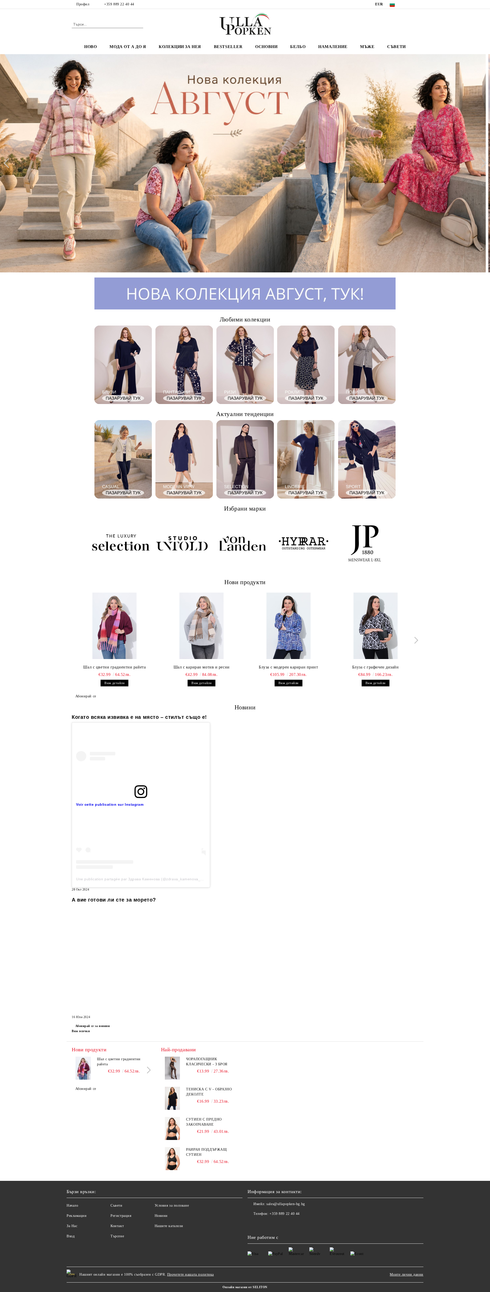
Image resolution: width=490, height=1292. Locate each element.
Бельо (297, 46)
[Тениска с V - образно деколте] (172, 1098)
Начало (72, 1205)
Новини (161, 1216)
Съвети (396, 46)
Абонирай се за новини (92, 1026)
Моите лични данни (406, 1274)
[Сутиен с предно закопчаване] (172, 1128)
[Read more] (141, 756)
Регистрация (121, 1216)
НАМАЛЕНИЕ (332, 46)
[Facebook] (408, 4)
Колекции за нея (180, 46)
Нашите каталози (169, 1226)
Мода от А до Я (127, 46)
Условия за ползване (172, 1205)
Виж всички (81, 1031)
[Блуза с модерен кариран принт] (288, 626)
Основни (266, 46)
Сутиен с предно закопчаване (204, 1121)
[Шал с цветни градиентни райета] (114, 626)
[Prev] (8, 163)
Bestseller (228, 46)
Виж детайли (114, 683)
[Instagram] (415, 4)
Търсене (117, 1236)
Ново (90, 46)
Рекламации (77, 1216)
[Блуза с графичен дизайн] (375, 626)
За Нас (72, 1226)
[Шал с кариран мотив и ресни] (201, 626)
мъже (367, 46)
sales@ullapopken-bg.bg (285, 1204)
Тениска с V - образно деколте (209, 1091)
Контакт (117, 1226)
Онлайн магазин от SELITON (245, 1287)
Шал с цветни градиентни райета (114, 667)
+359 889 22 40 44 (119, 4)
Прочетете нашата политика (190, 1274)
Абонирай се (85, 696)
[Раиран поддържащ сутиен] (172, 1158)
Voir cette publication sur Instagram (109, 804)
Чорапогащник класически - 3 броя (206, 1061)
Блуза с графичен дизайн (375, 667)
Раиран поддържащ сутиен (206, 1152)
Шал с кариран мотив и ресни (202, 667)
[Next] (481, 163)
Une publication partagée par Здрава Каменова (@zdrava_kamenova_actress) (145, 879)
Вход (71, 1236)
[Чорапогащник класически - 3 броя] (172, 1068)
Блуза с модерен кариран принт (288, 667)
